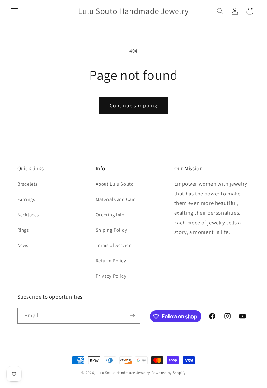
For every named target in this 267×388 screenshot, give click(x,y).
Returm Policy (111, 260)
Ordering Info (110, 214)
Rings (23, 230)
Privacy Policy (111, 276)
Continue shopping (134, 105)
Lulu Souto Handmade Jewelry (123, 372)
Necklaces (28, 214)
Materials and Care (116, 199)
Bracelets (27, 184)
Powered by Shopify (168, 372)
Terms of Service (114, 245)
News (23, 245)
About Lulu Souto (115, 184)
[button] (14, 11)
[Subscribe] (132, 315)
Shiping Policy (111, 230)
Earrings (26, 199)
